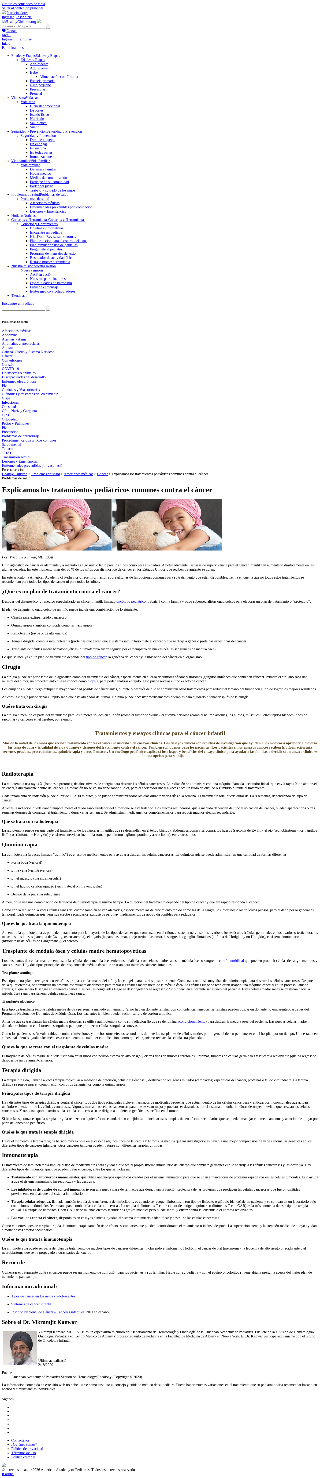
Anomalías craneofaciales (21, 343)
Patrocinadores (17, 13)
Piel (4, 428)
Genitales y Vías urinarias (21, 390)
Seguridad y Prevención (38, 136)
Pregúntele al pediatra (46, 249)
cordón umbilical (232, 961)
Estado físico (39, 114)
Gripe (6, 398)
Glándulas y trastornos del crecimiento (30, 394)
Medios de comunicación (48, 178)
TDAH (7, 453)
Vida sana (28, 102)
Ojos (5, 415)
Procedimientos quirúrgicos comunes (29, 440)
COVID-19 (10, 369)
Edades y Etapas (33, 60)
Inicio (6, 43)
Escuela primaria (42, 81)
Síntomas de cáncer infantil (31, 1304)
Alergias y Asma (14, 339)
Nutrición (37, 119)
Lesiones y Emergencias (48, 211)
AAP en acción (41, 274)
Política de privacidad (27, 1449)
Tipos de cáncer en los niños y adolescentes (43, 1296)
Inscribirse (24, 17)
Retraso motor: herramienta (50, 262)
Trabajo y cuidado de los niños (52, 190)
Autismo (8, 348)
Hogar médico (40, 173)
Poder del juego (41, 186)
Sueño (34, 127)
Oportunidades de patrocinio (51, 283)
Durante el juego (42, 140)
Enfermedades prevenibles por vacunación (61, 207)
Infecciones (10, 402)
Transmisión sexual (16, 457)
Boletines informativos (46, 228)
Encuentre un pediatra (46, 232)
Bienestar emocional (45, 106)
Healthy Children (14, 474)
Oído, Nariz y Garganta (19, 411)
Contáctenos (20, 1440)
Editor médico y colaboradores (52, 291)
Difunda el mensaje (44, 287)
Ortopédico (10, 419)
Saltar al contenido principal (22, 8)
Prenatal (36, 93)
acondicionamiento (191, 1021)
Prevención (10, 432)
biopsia (93, 681)
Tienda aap (19, 295)
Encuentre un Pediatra (18, 303)
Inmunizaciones (41, 157)
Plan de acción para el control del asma (58, 241)
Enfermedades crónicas (19, 381)
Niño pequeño (40, 85)
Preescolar (37, 89)
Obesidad (9, 407)
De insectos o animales (19, 373)
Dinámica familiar (43, 169)
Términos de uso (23, 1453)
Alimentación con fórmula (58, 77)
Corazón (8, 364)
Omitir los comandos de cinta (23, 4)
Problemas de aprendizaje (21, 436)
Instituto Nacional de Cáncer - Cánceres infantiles (47, 1312)
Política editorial (23, 1457)
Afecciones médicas (45, 203)
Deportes (36, 110)
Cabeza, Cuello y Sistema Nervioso (28, 352)
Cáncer (7, 356)
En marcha (38, 148)
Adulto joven (39, 68)
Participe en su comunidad (49, 182)
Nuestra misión (32, 270)
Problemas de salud (35, 199)
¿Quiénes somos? (24, 1444)
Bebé (34, 72)
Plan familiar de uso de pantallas (54, 245)
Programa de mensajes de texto (53, 253)
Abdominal (10, 335)
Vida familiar (30, 165)
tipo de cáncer (96, 657)
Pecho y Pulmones (15, 423)
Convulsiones (12, 360)
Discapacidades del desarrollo (24, 377)
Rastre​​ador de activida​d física (51, 258)
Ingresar (8, 17)
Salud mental (11, 444)
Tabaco (7, 449)
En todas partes (41, 152)
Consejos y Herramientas (39, 224)
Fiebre (6, 386)
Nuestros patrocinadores (48, 279)
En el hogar (38, 144)
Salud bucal (38, 123)
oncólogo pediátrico (131, 601)
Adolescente (39, 64)
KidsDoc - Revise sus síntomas (53, 237)
